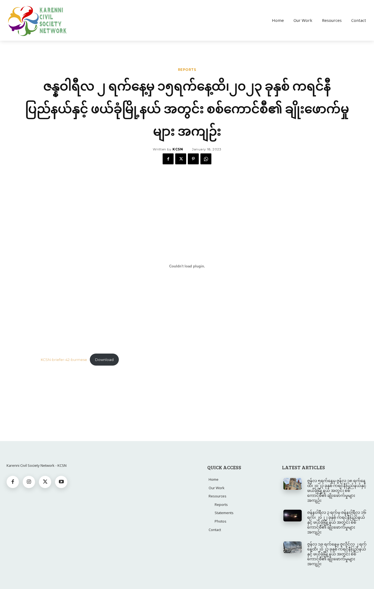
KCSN (177, 149)
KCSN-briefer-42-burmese (64, 360)
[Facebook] (168, 158)
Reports (187, 70)
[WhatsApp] (205, 158)
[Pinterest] (193, 158)
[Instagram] (29, 482)
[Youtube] (61, 482)
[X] (180, 158)
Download (104, 360)
